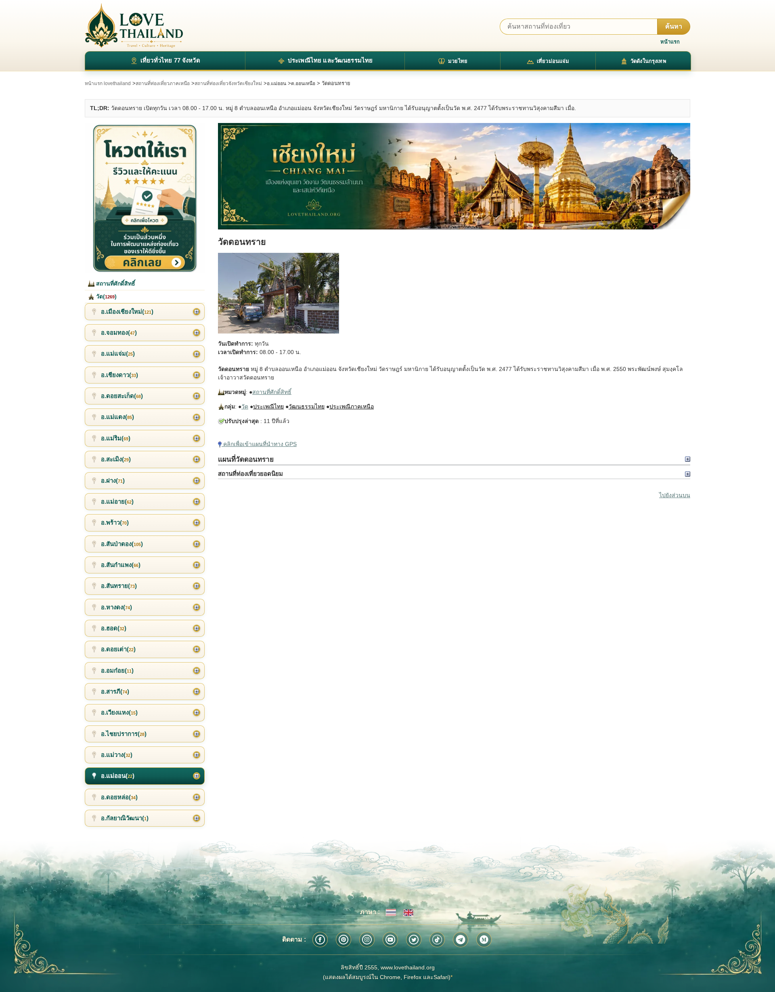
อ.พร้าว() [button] (115, 522)
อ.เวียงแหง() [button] (119, 712)
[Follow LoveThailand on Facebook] (320, 939)
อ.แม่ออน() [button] (117, 775)
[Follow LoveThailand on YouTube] (390, 939)
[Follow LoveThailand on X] (413, 939)
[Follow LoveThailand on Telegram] (460, 939)
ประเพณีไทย (268, 406)
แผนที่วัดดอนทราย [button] (246, 459)
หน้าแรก (670, 42)
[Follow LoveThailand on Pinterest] (343, 939)
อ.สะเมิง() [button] (116, 459)
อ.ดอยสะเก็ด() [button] (122, 395)
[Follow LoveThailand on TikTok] (437, 939)
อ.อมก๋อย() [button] (117, 670)
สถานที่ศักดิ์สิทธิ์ (271, 392)
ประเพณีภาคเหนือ (351, 406)
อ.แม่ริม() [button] (115, 438)
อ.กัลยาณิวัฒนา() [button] (125, 818)
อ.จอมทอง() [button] (119, 332)
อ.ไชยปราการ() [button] (124, 733)
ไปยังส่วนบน (674, 495)
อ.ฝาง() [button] (113, 480)
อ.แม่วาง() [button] (116, 754)
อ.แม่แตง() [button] (117, 416)
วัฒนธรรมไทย (307, 406)
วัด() (105, 296)
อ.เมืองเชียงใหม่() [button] (127, 311)
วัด (244, 406)
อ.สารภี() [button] (115, 691)
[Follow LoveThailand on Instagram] (367, 939)
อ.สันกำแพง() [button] (120, 564)
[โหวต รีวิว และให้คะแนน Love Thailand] (145, 198)
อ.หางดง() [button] (116, 607)
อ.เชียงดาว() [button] (119, 374)
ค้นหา (673, 26)
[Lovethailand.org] (134, 25)
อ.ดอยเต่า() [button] (118, 649)
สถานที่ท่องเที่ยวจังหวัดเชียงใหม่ (228, 83)
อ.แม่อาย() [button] (117, 501)
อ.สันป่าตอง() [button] (122, 543)
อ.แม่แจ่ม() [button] (118, 353)
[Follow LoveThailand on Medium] (484, 939)
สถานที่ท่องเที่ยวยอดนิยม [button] (250, 473)
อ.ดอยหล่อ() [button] (119, 797)
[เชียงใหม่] (454, 176)
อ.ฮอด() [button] (113, 628)
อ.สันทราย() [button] (119, 585)
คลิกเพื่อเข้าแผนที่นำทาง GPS (259, 444)
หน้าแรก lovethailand (108, 83)
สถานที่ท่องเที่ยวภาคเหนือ (163, 83)
